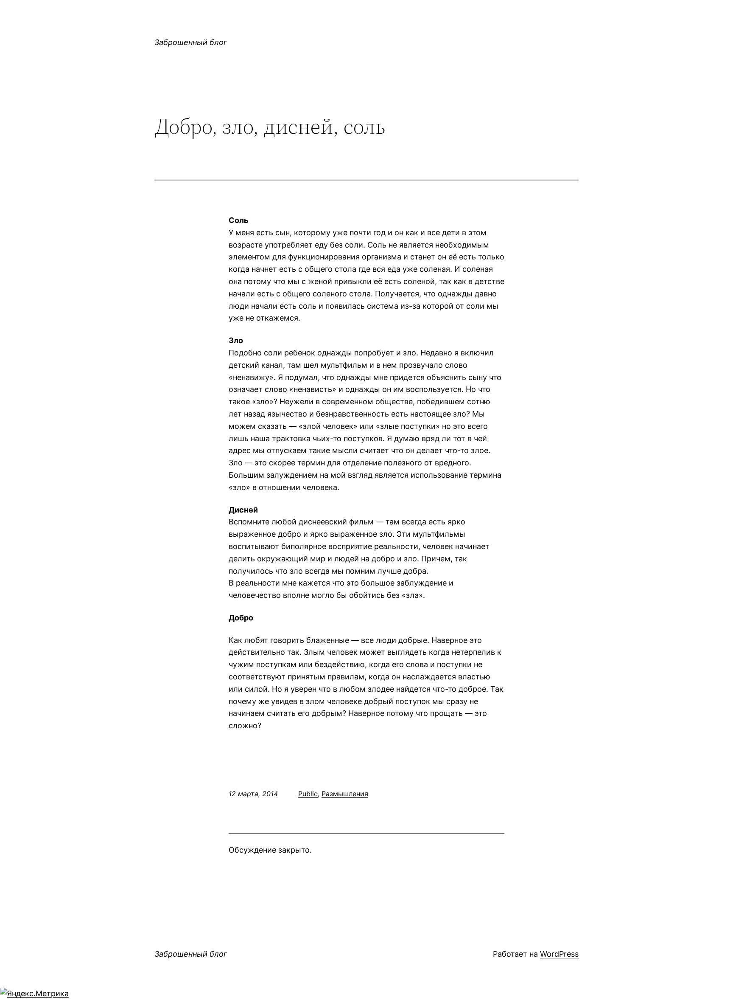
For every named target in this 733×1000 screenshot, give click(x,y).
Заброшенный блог (190, 42)
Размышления (345, 793)
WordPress (559, 953)
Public (308, 793)
